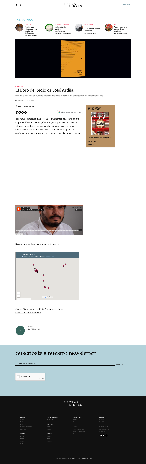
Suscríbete (92, 144)
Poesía (48, 427)
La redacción (34, 329)
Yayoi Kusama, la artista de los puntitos (120, 29)
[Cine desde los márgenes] (100, 124)
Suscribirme (102, 422)
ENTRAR (117, 5)
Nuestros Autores (104, 429)
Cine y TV (22, 436)
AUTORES (100, 341)
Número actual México (79, 429)
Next (112, 126)
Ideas (48, 438)
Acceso (101, 419)
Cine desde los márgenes (100, 138)
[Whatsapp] (25, 112)
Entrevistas (50, 419)
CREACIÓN (50, 424)
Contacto (102, 431)
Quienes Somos (103, 427)
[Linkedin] (22, 112)
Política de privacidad (86, 458)
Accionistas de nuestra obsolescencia (60, 29)
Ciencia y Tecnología (62, 24)
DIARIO (22, 417)
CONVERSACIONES (52, 417)
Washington (89, 26)
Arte (116, 24)
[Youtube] (106, 435)
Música (22, 441)
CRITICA (22, 434)
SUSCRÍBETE (126, 5)
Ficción (49, 429)
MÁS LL (101, 417)
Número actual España (79, 431)
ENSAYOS (49, 434)
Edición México (93, 141)
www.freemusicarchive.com (28, 312)
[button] (16, 4)
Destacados (76, 434)
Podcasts (75, 422)
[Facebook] (17, 112)
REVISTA (75, 426)
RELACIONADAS (42, 341)
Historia (49, 436)
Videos (75, 419)
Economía (23, 424)
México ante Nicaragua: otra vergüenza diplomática (31, 30)
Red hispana (89, 24)
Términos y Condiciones (72, 458)
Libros (22, 438)
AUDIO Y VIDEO (77, 417)
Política (28, 24)
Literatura (19, 87)
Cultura (22, 419)
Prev (88, 126)
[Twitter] (19, 112)
